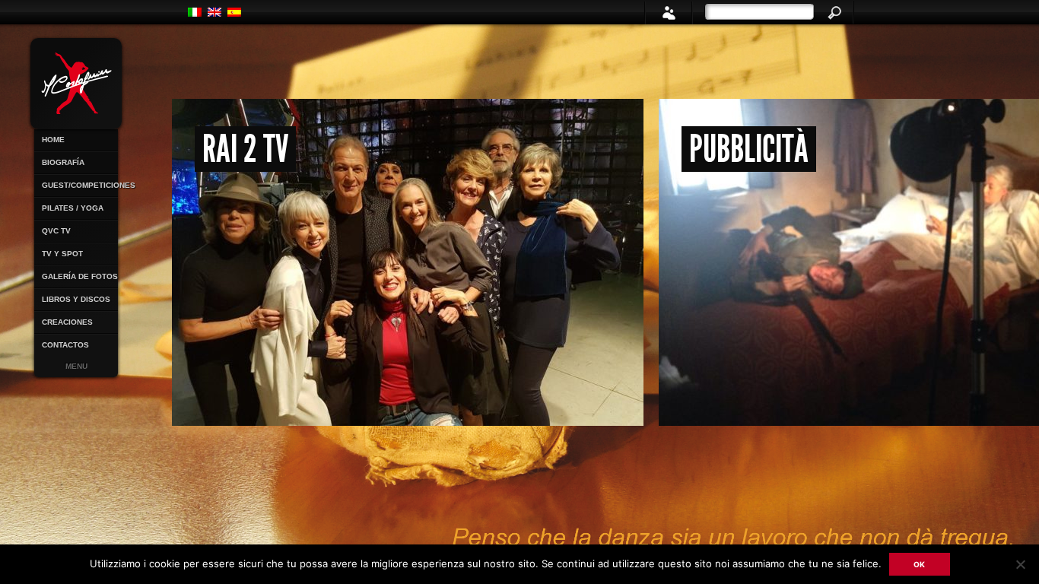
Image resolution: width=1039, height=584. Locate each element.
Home (53, 139)
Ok (919, 564)
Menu (76, 366)
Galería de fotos (80, 276)
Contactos (65, 345)
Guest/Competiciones (80, 185)
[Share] (668, 12)
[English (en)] (214, 12)
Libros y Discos (76, 299)
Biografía (63, 162)
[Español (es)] (234, 12)
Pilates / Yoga (72, 208)
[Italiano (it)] (195, 12)
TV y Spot (62, 253)
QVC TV (56, 231)
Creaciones (67, 322)
